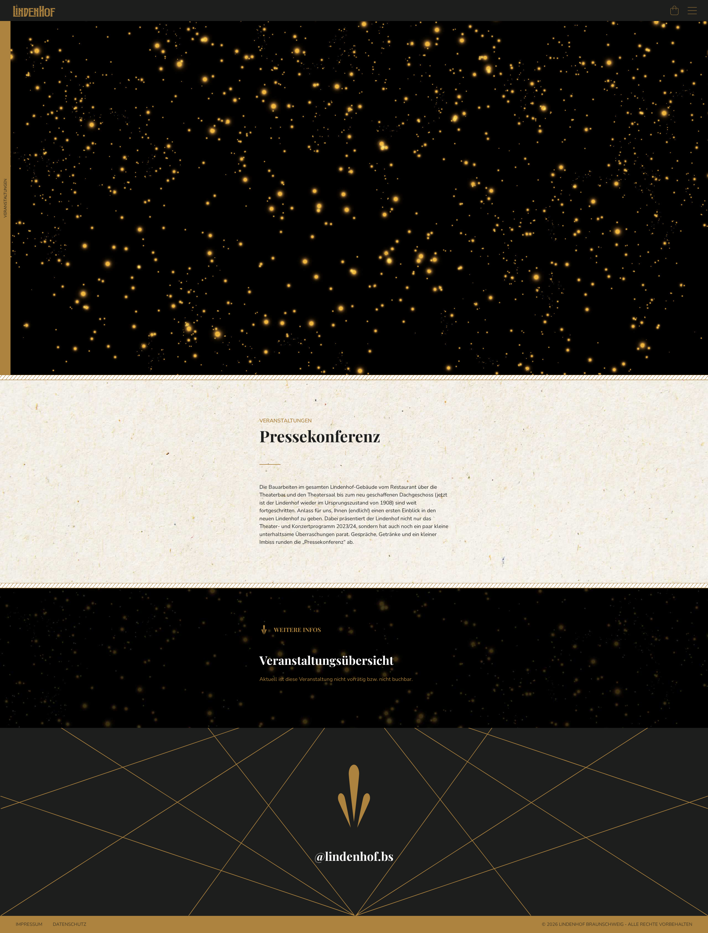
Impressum (29, 924)
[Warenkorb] (674, 10)
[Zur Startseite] (34, 10)
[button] (692, 11)
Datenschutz (69, 924)
